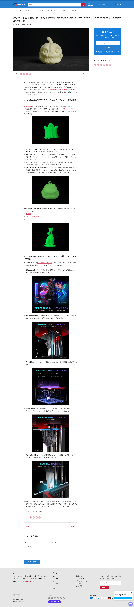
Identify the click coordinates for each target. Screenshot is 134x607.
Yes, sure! (123, 598)
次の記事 (73, 526)
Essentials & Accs (53, 11)
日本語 (15, 595)
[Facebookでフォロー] (95, 64)
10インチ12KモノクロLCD (44, 262)
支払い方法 (79, 586)
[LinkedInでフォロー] (110, 64)
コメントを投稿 (32, 562)
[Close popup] (131, 592)
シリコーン (40, 11)
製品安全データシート (32, 216)
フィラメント (29, 11)
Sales (14, 11)
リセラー (55, 586)
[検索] (83, 4)
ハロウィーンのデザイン (68, 109)
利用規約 (78, 583)
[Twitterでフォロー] (98, 64)
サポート (65, 11)
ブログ (74, 11)
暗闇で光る (27, 106)
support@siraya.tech (28, 581)
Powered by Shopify (18, 601)
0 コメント (84, 73)
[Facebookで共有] (21, 73)
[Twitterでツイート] (27, 73)
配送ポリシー (80, 576)
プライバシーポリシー (82, 581)
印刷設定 (28, 213)
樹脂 (20, 11)
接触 (54, 588)
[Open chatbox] (130, 604)
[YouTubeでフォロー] (104, 64)
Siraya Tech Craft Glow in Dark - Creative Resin (61, 89)
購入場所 (55, 583)
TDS (27, 219)
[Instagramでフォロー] (101, 64)
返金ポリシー (80, 578)
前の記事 (28, 526)
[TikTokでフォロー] (107, 64)
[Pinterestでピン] (24, 73)
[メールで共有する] (30, 73)
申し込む (107, 47)
